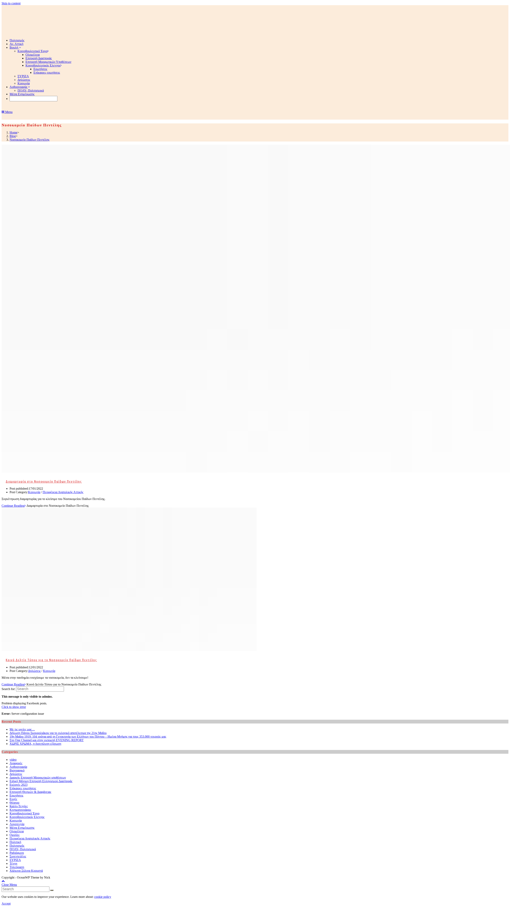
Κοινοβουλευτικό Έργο (24, 813)
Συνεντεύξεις (18, 856)
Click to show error (14, 707)
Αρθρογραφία (18, 766)
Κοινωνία (34, 492)
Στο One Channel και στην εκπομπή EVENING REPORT (47, 740)
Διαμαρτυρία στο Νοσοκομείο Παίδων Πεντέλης (44, 481)
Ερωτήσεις (16, 795)
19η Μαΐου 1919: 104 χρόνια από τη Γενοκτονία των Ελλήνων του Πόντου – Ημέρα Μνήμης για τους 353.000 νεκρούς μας (88, 736)
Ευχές (13, 799)
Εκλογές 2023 (18, 784)
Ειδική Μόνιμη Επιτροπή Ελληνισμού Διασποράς (41, 781)
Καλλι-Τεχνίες (19, 806)
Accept (6, 903)
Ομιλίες (15, 835)
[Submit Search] (51, 890)
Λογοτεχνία (17, 824)
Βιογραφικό (17, 770)
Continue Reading (13, 505)
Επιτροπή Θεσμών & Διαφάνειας (30, 792)
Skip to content (11, 3)
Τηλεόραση (17, 867)
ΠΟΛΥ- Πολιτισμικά (23, 849)
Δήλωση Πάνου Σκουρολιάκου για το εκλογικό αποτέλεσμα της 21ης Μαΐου (58, 733)
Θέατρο (14, 802)
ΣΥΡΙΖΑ (15, 860)
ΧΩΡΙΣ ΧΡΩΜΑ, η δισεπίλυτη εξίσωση (35, 743)
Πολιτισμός (17, 845)
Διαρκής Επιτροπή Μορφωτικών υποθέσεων (38, 777)
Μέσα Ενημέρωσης (22, 827)
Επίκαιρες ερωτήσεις (23, 788)
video (13, 759)
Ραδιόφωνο (17, 852)
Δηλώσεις (34, 671)
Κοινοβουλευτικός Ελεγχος (27, 817)
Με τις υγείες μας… (22, 729)
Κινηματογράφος (20, 809)
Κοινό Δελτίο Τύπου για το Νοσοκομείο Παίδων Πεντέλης (51, 660)
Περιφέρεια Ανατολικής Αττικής (63, 492)
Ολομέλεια (17, 831)
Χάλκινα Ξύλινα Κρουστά (26, 870)
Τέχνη (13, 863)
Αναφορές (16, 763)
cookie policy (102, 896)
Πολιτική (15, 842)
